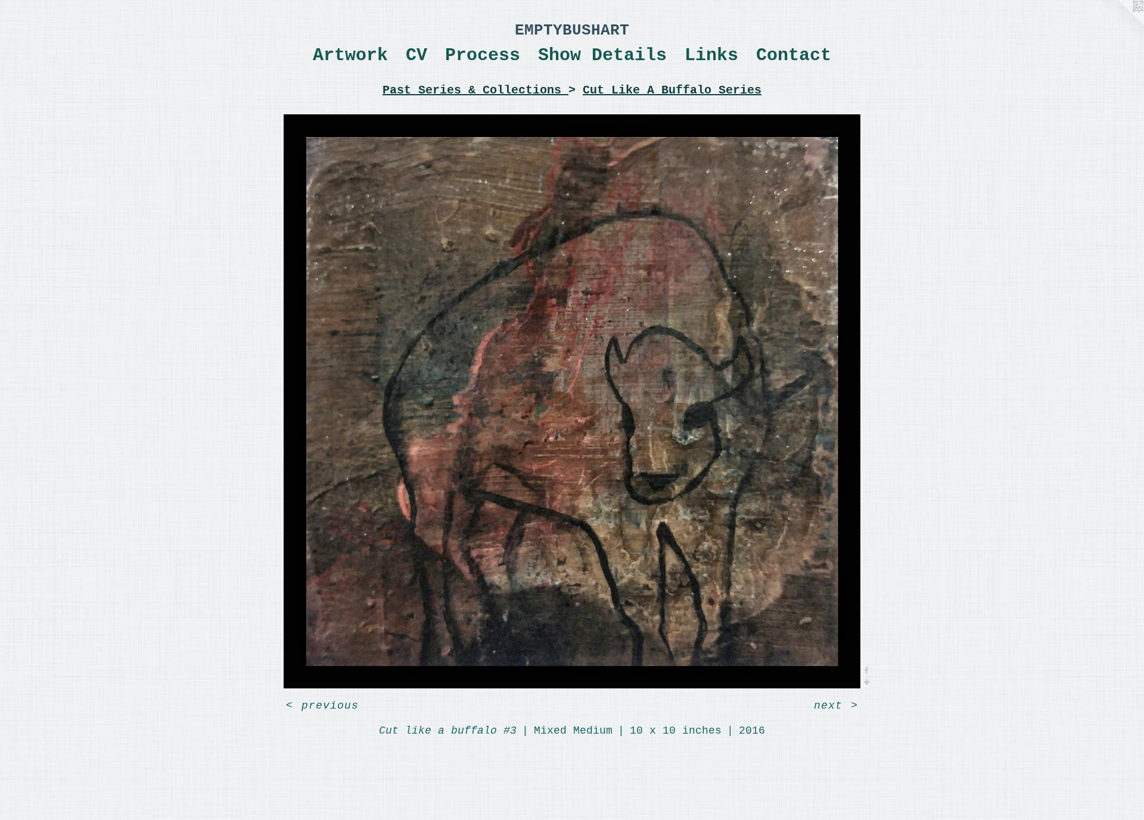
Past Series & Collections (475, 90)
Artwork (350, 55)
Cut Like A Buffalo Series (672, 90)
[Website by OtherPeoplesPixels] (1120, 24)
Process (482, 55)
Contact (793, 55)
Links (711, 55)
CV (416, 55)
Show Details (602, 55)
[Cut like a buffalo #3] (572, 401)
